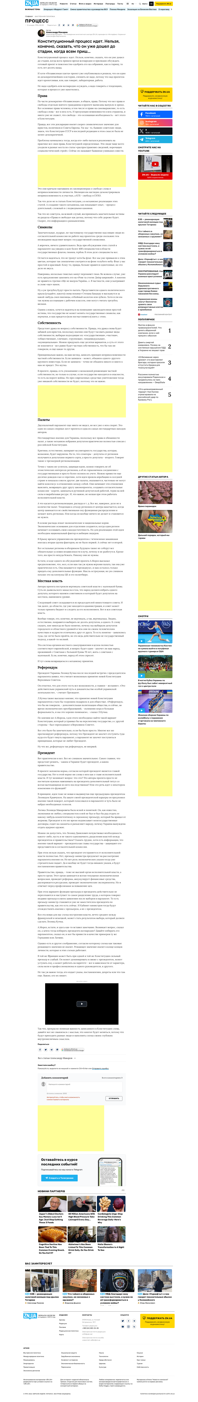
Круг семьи (141, 1360)
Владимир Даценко (73, 1303)
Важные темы (32, 9)
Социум (140, 1353)
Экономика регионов (31, 1371)
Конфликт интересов (69, 1360)
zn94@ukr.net (87, 1334)
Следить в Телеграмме (61, 1178)
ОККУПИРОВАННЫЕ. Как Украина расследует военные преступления (150, 274)
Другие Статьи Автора (153, 476)
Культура (102, 1367)
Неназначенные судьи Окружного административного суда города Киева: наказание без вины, (149, 288)
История (140, 1356)
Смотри (143, 616)
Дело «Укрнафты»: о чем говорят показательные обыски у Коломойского (150, 262)
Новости (64, 4)
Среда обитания (105, 1360)
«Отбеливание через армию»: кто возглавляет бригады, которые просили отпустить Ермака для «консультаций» (151, 362)
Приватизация (29, 1367)
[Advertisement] (82, 171)
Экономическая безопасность (73, 1364)
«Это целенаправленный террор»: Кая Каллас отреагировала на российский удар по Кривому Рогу (150, 394)
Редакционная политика (68, 1331)
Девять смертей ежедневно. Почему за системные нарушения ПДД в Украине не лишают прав (152, 346)
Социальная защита (69, 1353)
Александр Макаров (57, 32)
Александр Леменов (35, 1303)
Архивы (62, 1320)
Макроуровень (29, 1360)
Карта (61, 1335)
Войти (144, 4)
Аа (151, 4)
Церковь (102, 1364)
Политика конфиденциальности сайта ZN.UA (157, 1394)
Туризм (140, 1364)
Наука (101, 1353)
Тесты (120, 4)
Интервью (98, 4)
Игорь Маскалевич (147, 1303)
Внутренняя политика (32, 1353)
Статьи (73, 4)
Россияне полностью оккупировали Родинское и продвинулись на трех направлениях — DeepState (151, 378)
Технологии (103, 1356)
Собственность (143, 1367)
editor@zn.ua (95, 1340)
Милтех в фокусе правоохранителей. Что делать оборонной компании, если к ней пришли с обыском (150, 330)
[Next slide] (171, 9)
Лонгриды (110, 4)
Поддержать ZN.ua (163, 4)
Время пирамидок (147, 506)
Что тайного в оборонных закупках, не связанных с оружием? (150, 234)
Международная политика (33, 1356)
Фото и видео (85, 4)
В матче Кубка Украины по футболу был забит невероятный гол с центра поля (155, 683)
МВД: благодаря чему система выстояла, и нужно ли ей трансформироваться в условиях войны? (150, 248)
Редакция (63, 1324)
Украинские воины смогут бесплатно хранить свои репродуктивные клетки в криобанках (150, 304)
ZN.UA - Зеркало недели (155, 175)
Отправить (114, 1098)
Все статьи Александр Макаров (55, 1058)
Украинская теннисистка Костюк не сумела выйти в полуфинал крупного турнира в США (155, 648)
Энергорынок (28, 1364)
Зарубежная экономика (70, 1356)
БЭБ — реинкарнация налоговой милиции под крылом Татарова (150, 222)
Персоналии (66, 1367)
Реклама (62, 1327)
